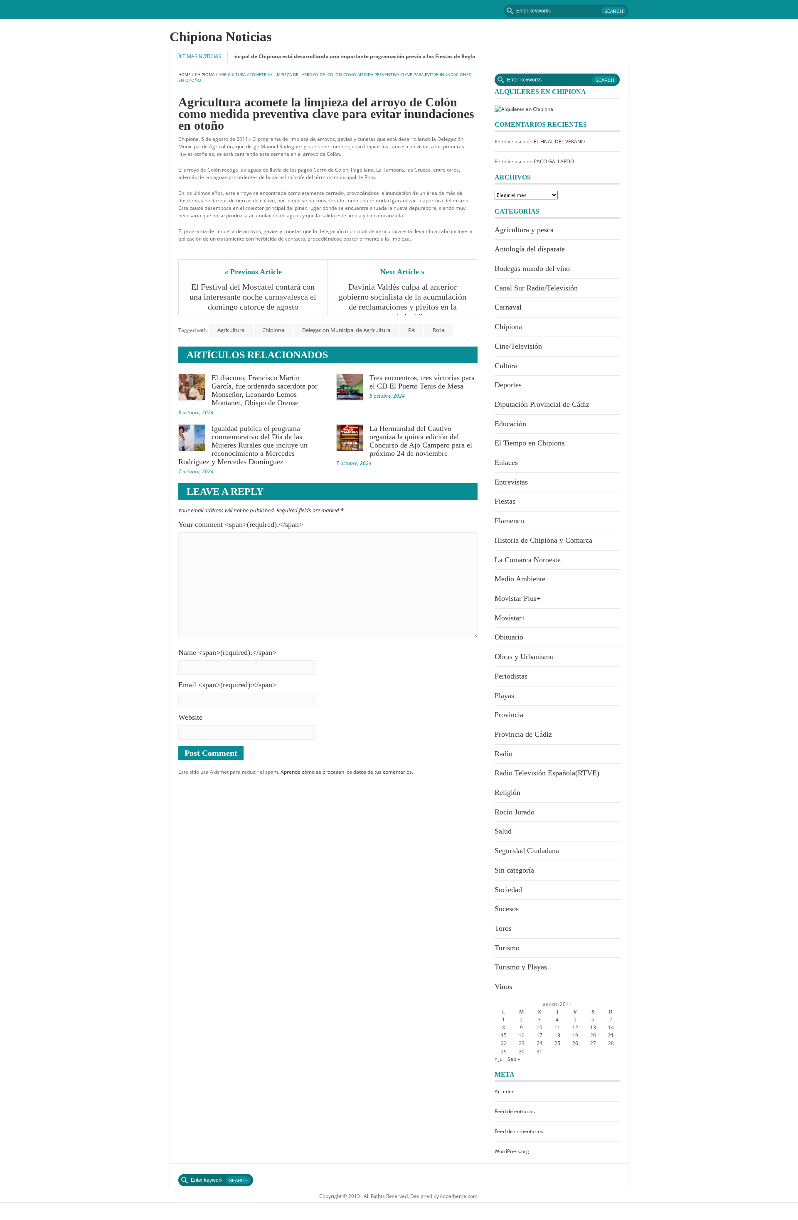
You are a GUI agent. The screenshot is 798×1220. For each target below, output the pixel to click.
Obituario (509, 637)
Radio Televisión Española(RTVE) (547, 773)
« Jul (499, 1059)
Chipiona (204, 74)
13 (593, 1027)
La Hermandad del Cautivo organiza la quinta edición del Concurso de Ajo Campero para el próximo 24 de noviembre (420, 440)
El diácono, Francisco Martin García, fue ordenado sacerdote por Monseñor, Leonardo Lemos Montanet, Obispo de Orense (265, 390)
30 (522, 1051)
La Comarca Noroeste (528, 560)
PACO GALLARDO (554, 161)
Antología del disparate (530, 249)
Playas (504, 695)
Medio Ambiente (520, 579)
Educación (510, 424)
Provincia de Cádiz (523, 734)
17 (539, 1035)
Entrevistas (511, 482)
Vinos (503, 986)
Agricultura (230, 330)
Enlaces (506, 462)
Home (184, 74)
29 (504, 1051)
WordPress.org (512, 1151)
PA (411, 330)
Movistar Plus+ (518, 598)
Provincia (509, 715)
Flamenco (509, 521)
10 (539, 1027)
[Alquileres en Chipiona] (524, 108)
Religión (507, 792)
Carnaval (508, 307)
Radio (503, 754)
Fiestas (505, 501)
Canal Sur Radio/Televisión (536, 288)
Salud (503, 831)
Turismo (507, 948)
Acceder (504, 1091)
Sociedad (508, 889)
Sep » (513, 1059)
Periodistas (511, 676)
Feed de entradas (515, 1111)
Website (190, 717)
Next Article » (402, 271)
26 (575, 1043)
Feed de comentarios (519, 1131)
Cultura (506, 366)
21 (611, 1035)
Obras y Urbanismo (524, 656)
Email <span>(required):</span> (227, 685)
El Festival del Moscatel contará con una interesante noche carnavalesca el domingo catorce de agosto (254, 296)
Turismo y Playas (521, 967)
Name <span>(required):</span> (227, 652)
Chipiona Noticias (220, 36)
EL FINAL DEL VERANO (559, 141)
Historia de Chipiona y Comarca (543, 540)
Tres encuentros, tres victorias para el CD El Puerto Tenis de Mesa (422, 382)
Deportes (508, 385)
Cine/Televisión (518, 346)
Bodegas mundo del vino (532, 268)
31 (539, 1051)
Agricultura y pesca (524, 230)
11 (557, 1027)
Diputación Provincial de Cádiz (542, 404)
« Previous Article (253, 271)
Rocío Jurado (514, 812)
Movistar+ (510, 618)
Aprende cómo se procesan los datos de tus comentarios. (347, 771)
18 (557, 1035)
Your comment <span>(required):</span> (240, 524)
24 (539, 1043)
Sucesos (507, 909)
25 (557, 1043)
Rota (438, 330)
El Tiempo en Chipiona (530, 443)
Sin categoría (514, 870)
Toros (503, 928)
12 (575, 1027)
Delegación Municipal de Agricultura (346, 330)
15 (504, 1035)
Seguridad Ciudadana (527, 850)
